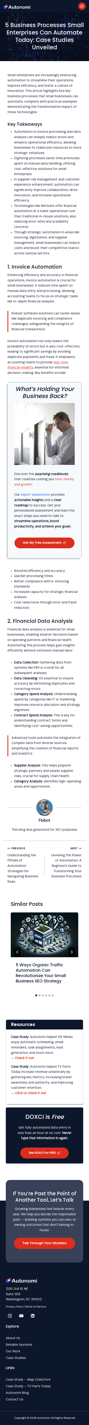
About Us (13, 1338)
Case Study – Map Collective (28, 1379)
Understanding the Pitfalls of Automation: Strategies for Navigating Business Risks (22, 865)
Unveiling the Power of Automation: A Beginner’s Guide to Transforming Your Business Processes (66, 862)
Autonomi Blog (17, 1392)
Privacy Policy (14, 1306)
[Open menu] (82, 6)
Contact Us (14, 1399)
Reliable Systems (19, 1344)
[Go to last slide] (17, 952)
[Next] (71, 952)
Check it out (24, 1058)
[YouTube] (21, 1316)
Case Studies (16, 1358)
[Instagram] (10, 1316)
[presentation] (44, 934)
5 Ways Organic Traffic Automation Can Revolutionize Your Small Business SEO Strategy (41, 973)
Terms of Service (35, 1306)
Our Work (13, 1351)
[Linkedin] (33, 1316)
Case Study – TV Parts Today (28, 1386)
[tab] (36, 995)
